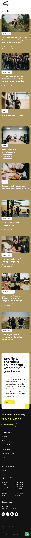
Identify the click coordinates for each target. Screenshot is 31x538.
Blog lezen (7, 47)
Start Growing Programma (10, 441)
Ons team (4, 462)
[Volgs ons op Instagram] (3, 514)
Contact (4, 470)
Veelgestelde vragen (8, 466)
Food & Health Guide (8, 453)
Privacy (3, 528)
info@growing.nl (8, 424)
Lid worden (5, 436)
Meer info (8, 402)
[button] (27, 534)
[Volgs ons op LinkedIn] (12, 514)
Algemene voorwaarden (8, 526)
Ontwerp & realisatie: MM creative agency (12, 534)
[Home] (5, 3)
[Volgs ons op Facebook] (16, 514)
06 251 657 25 (13, 419)
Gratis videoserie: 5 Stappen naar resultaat (15, 458)
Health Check (6, 449)
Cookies (4, 532)
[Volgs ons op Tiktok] (7, 514)
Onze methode (6, 445)
